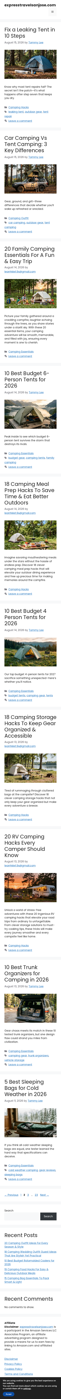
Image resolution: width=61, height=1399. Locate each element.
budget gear (16, 458)
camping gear (36, 695)
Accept (8, 1394)
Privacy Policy (13, 1364)
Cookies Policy (13, 1369)
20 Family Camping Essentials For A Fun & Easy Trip (29, 255)
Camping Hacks (18, 107)
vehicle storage (14, 1060)
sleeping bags (13, 1174)
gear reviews (47, 1170)
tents (49, 695)
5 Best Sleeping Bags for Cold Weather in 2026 (25, 1088)
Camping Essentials (21, 351)
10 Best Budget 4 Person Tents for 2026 (25, 617)
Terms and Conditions (18, 1374)
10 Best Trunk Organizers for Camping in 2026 (26, 973)
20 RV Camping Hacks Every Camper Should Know (24, 846)
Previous (11, 1195)
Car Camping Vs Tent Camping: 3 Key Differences (25, 144)
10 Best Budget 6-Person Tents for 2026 (26, 379)
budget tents (16, 695)
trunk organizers (38, 1055)
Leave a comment (20, 121)
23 (37, 1195)
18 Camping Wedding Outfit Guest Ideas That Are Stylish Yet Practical (30, 1253)
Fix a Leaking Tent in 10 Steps (29, 32)
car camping (16, 222)
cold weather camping (23, 1170)
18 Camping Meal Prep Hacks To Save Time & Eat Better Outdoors (29, 493)
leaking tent (16, 112)
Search (8, 1210)
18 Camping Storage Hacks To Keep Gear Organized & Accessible (30, 726)
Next (44, 1195)
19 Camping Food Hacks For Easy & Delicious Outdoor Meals (26, 1271)
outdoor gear (33, 112)
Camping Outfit (18, 218)
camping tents (35, 458)
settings (27, 1388)
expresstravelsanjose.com (30, 5)
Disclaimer (11, 1359)
